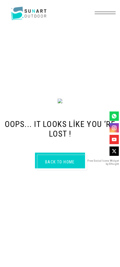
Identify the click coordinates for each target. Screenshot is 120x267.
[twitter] (114, 151)
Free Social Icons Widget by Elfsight (103, 162)
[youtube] (114, 139)
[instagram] (114, 127)
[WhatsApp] (114, 116)
